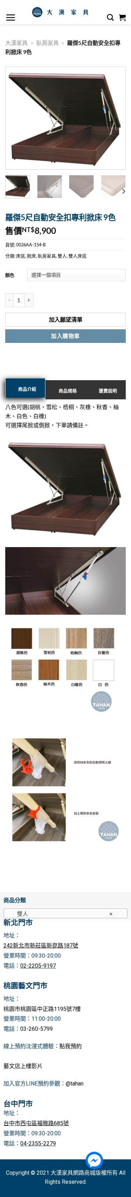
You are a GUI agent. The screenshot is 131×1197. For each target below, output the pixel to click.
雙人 (62, 256)
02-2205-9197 (38, 965)
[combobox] (65, 913)
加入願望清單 (65, 319)
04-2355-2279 (38, 1143)
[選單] (10, 17)
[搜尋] (110, 17)
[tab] (25, 388)
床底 (20, 256)
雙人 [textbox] (62, 914)
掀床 (31, 256)
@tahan (74, 1083)
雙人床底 (77, 256)
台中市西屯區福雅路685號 (36, 1123)
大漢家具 (16, 42)
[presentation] (25, 388)
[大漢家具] (61, 12)
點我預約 (70, 1046)
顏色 (9, 275)
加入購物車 (65, 336)
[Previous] (16, 118)
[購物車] (122, 17)
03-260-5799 (36, 1029)
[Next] (114, 118)
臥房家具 (47, 42)
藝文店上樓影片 (23, 1066)
